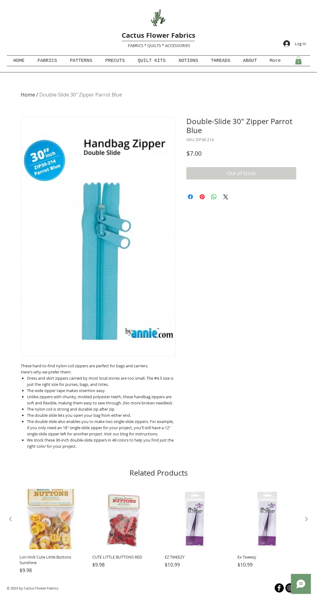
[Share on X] (225, 197)
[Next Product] (306, 519)
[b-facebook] (279, 588)
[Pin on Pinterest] (202, 197)
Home (28, 94)
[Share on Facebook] (190, 197)
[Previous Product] (10, 519)
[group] (158, 531)
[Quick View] (50, 519)
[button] (298, 60)
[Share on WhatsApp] (214, 197)
